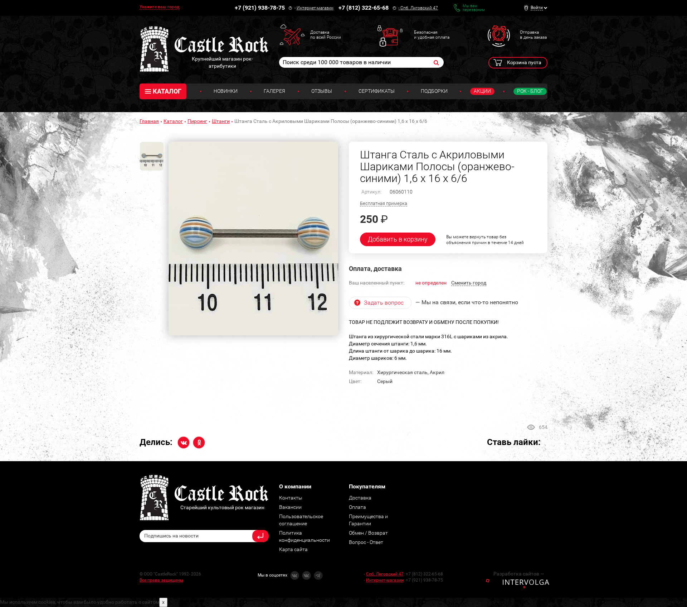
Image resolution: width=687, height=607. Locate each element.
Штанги (221, 121)
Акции (482, 91)
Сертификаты (377, 91)
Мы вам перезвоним (474, 8)
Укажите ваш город (159, 6)
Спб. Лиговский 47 (419, 7)
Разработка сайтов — (518, 574)
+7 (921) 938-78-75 (260, 7)
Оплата (357, 507)
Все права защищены (161, 580)
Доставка (360, 498)
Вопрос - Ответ (366, 542)
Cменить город (468, 283)
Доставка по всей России (325, 35)
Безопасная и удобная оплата (431, 35)
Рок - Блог (530, 91)
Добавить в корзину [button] (398, 239)
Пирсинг (197, 121)
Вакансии (290, 507)
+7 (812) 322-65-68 (363, 7)
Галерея (274, 91)
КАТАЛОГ (167, 91)
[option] (253, 239)
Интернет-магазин (315, 7)
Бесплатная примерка (383, 203)
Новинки (226, 91)
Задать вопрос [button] (384, 302)
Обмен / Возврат (368, 533)
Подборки (434, 91)
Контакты (290, 498)
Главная (149, 121)
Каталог (173, 121)
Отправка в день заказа (533, 35)
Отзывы (321, 91)
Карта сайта (293, 549)
